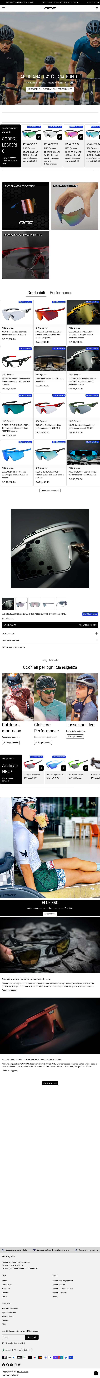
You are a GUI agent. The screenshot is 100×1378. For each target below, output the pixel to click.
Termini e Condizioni (18, 1343)
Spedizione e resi (9, 1312)
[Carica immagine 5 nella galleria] (62, 604)
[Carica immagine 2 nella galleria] (21, 604)
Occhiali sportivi (58, 1284)
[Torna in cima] (96, 1373)
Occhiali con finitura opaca (62, 1288)
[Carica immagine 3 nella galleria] (35, 604)
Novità (54, 1296)
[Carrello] (96, 8)
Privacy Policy (7, 1316)
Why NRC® (6, 1284)
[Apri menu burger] (3, 8)
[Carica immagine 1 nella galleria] (8, 604)
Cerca (4, 1296)
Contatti (5, 1292)
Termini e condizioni (10, 1308)
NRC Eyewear (22, 1371)
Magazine (6, 1288)
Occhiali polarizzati (59, 1292)
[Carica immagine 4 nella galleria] (48, 604)
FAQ (4, 1324)
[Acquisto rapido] (38, 137)
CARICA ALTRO (50, 1083)
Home (4, 1281)
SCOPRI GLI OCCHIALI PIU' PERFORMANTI (51, 89)
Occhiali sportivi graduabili (62, 1281)
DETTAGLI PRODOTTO (12, 647)
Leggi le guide (50, 914)
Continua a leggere (9, 990)
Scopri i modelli (76, 737)
